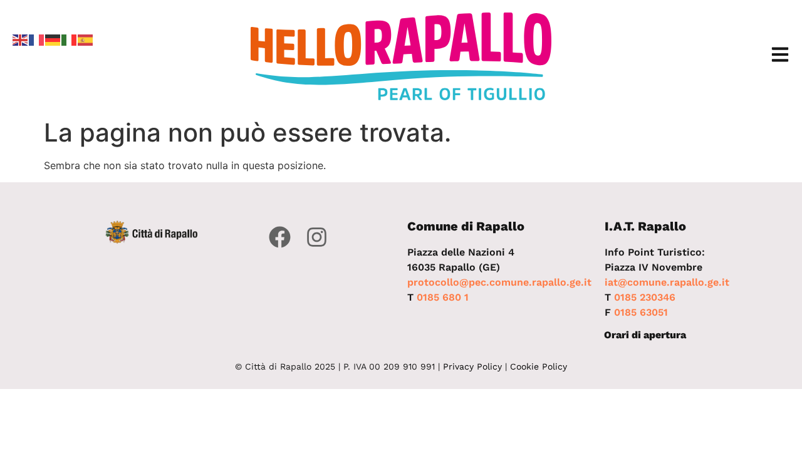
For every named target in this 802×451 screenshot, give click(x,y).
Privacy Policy (472, 366)
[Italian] (69, 38)
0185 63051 (641, 312)
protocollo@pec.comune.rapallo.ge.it (499, 282)
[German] (53, 38)
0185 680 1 (443, 297)
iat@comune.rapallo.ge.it (667, 282)
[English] (21, 38)
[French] (37, 38)
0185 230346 (644, 297)
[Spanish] (86, 38)
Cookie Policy (538, 366)
